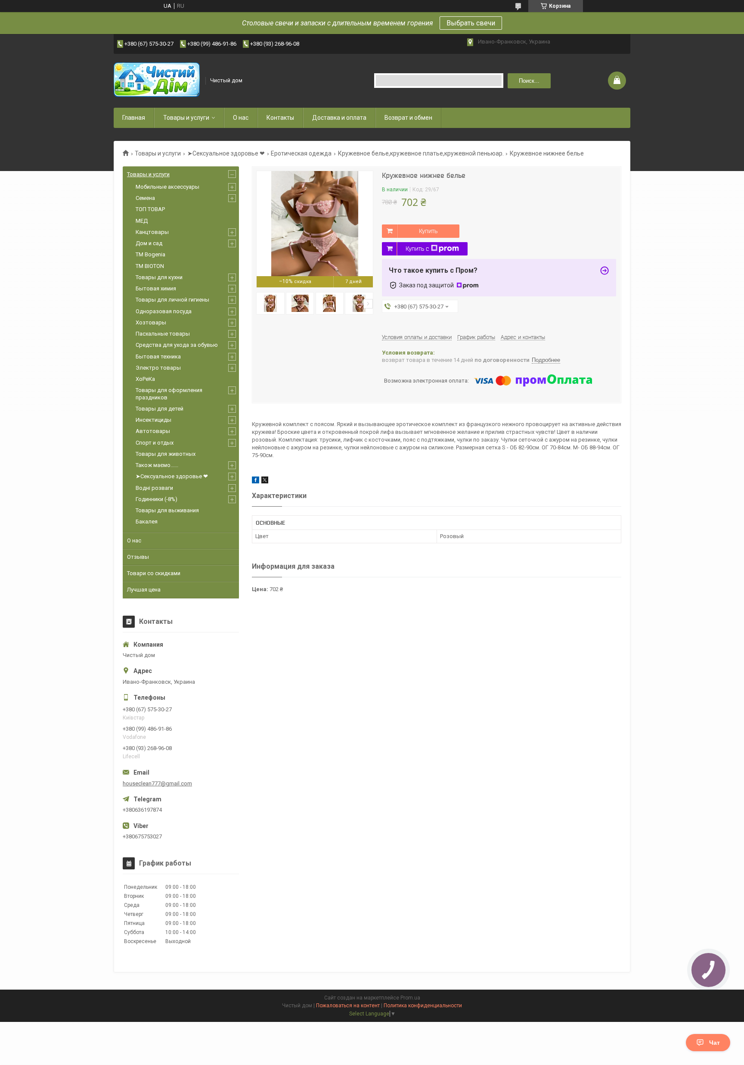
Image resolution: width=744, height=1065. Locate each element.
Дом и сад (149, 243)
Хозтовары (151, 322)
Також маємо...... (157, 465)
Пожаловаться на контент (348, 1006)
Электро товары (158, 367)
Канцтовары (152, 232)
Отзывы (138, 557)
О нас (240, 117)
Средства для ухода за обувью (177, 345)
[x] (264, 481)
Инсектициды (153, 420)
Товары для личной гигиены (172, 299)
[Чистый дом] (157, 80)
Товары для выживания (167, 510)
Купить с (417, 248)
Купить (428, 230)
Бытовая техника (158, 356)
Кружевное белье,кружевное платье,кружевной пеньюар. (421, 153)
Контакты (280, 117)
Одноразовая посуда (164, 311)
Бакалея (147, 521)
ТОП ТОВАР (150, 209)
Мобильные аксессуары (167, 187)
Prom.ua (410, 998)
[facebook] (255, 481)
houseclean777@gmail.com (157, 783)
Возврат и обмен (408, 117)
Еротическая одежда (301, 153)
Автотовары (153, 431)
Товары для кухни (159, 277)
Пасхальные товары (163, 333)
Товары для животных (165, 454)
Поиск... (529, 81)
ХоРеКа (145, 379)
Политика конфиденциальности (423, 1006)
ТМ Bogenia (150, 254)
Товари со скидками (153, 573)
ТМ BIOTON (150, 266)
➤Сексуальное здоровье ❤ (226, 153)
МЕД (142, 221)
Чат (714, 1042)
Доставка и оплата (339, 117)
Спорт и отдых (155, 442)
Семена (145, 198)
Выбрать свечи (470, 23)
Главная (133, 117)
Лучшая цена (144, 589)
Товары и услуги (186, 117)
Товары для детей (159, 408)
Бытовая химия (156, 288)
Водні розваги (154, 488)
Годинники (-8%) (156, 499)
